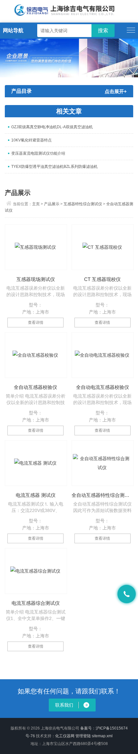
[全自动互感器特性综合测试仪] (103, 463)
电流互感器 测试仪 (36, 495)
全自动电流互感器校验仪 (102, 387)
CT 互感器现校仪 (102, 279)
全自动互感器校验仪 (35, 387)
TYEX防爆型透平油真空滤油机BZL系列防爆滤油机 (54, 166)
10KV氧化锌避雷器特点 (31, 140)
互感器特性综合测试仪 (83, 204)
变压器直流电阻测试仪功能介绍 (38, 153)
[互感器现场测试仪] (36, 247)
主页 (36, 204)
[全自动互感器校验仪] (36, 355)
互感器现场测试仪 (35, 279)
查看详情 (35, 322)
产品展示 (51, 204)
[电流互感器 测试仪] (36, 463)
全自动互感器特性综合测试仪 (102, 495)
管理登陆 (83, 736)
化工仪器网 (64, 736)
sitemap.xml (102, 736)
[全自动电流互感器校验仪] (103, 355)
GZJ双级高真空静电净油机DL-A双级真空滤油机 (52, 127)
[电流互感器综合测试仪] (36, 571)
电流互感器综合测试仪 (36, 603)
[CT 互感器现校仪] (103, 247)
